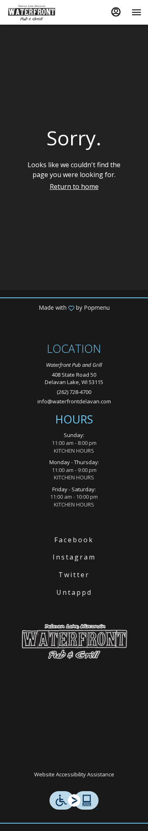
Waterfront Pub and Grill (74, 640)
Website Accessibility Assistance (74, 774)
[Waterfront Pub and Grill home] (44, 12)
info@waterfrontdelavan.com (74, 401)
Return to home (74, 186)
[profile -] (116, 12)
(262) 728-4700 (74, 392)
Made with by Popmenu (58, 308)
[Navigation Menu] (136, 12)
